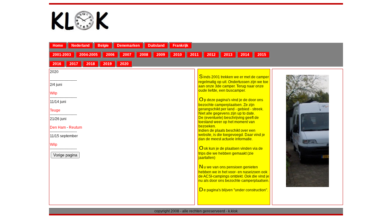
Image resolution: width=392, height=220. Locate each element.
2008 (144, 55)
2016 (57, 64)
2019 (107, 64)
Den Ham (58, 127)
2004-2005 (88, 55)
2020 (124, 64)
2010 (177, 55)
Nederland (80, 45)
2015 (262, 55)
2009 (160, 55)
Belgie (103, 45)
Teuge (55, 110)
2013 (228, 55)
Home (58, 45)
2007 (127, 55)
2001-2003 (62, 55)
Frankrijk (180, 45)
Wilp (53, 93)
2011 (194, 55)
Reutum (75, 127)
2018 (90, 64)
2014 (245, 55)
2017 (74, 64)
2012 (211, 55)
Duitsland (156, 45)
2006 (110, 55)
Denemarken (128, 45)
